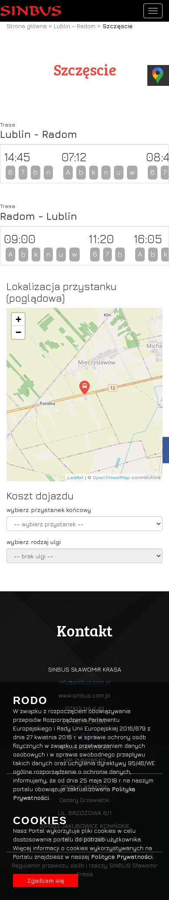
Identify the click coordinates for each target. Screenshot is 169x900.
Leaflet (76, 477)
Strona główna (26, 25)
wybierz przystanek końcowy (48, 509)
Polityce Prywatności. (122, 856)
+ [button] (18, 319)
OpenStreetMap (111, 477)
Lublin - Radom (75, 25)
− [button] (18, 332)
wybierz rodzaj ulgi (33, 541)
